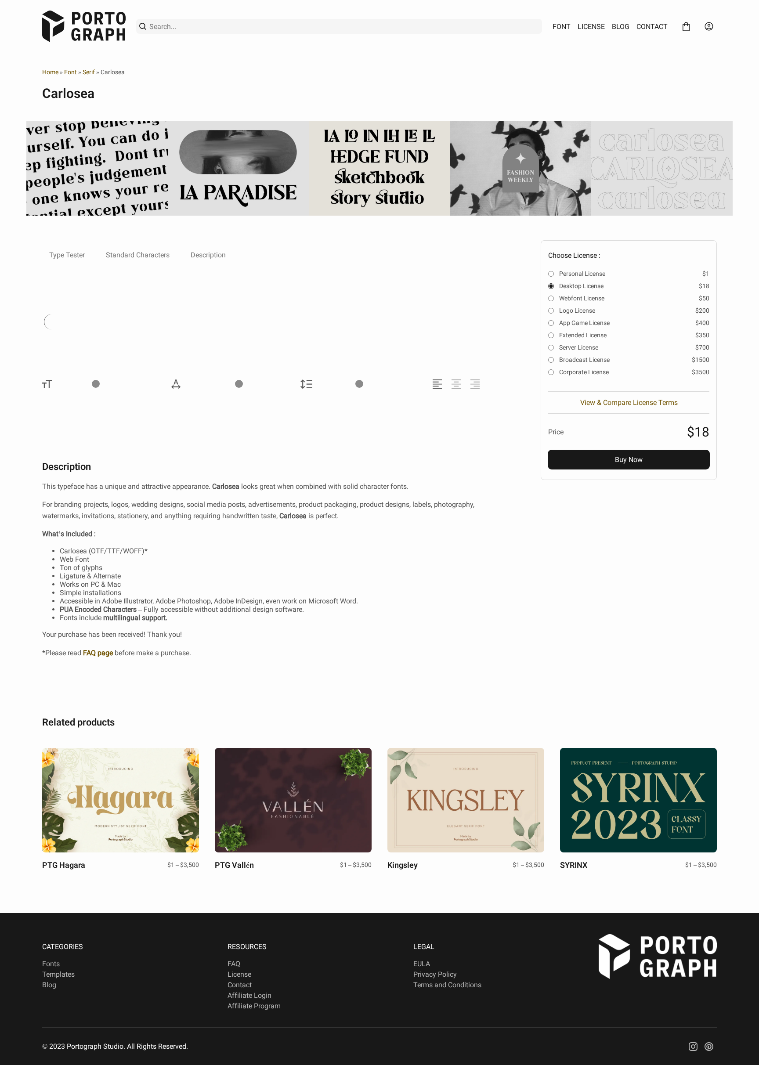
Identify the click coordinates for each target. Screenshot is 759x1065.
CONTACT (652, 26)
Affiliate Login (249, 995)
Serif (89, 72)
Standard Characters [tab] (138, 255)
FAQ (234, 964)
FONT (562, 26)
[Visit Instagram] (693, 1046)
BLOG (620, 26)
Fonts (51, 964)
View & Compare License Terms (629, 402)
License (239, 974)
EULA (421, 964)
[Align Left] (439, 384)
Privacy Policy (435, 974)
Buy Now (629, 459)
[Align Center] (457, 384)
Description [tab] (208, 255)
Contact (240, 985)
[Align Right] (476, 384)
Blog (49, 985)
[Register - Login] (709, 26)
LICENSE (591, 26)
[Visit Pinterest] (709, 1046)
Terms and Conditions (447, 985)
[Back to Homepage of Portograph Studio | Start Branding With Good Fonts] (84, 26)
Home (50, 72)
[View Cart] (686, 26)
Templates (58, 974)
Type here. (139, 321)
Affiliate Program (254, 1006)
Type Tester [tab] (67, 255)
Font (70, 72)
